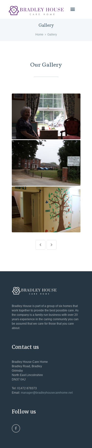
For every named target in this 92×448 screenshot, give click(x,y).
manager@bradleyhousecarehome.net (47, 392)
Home (39, 34)
